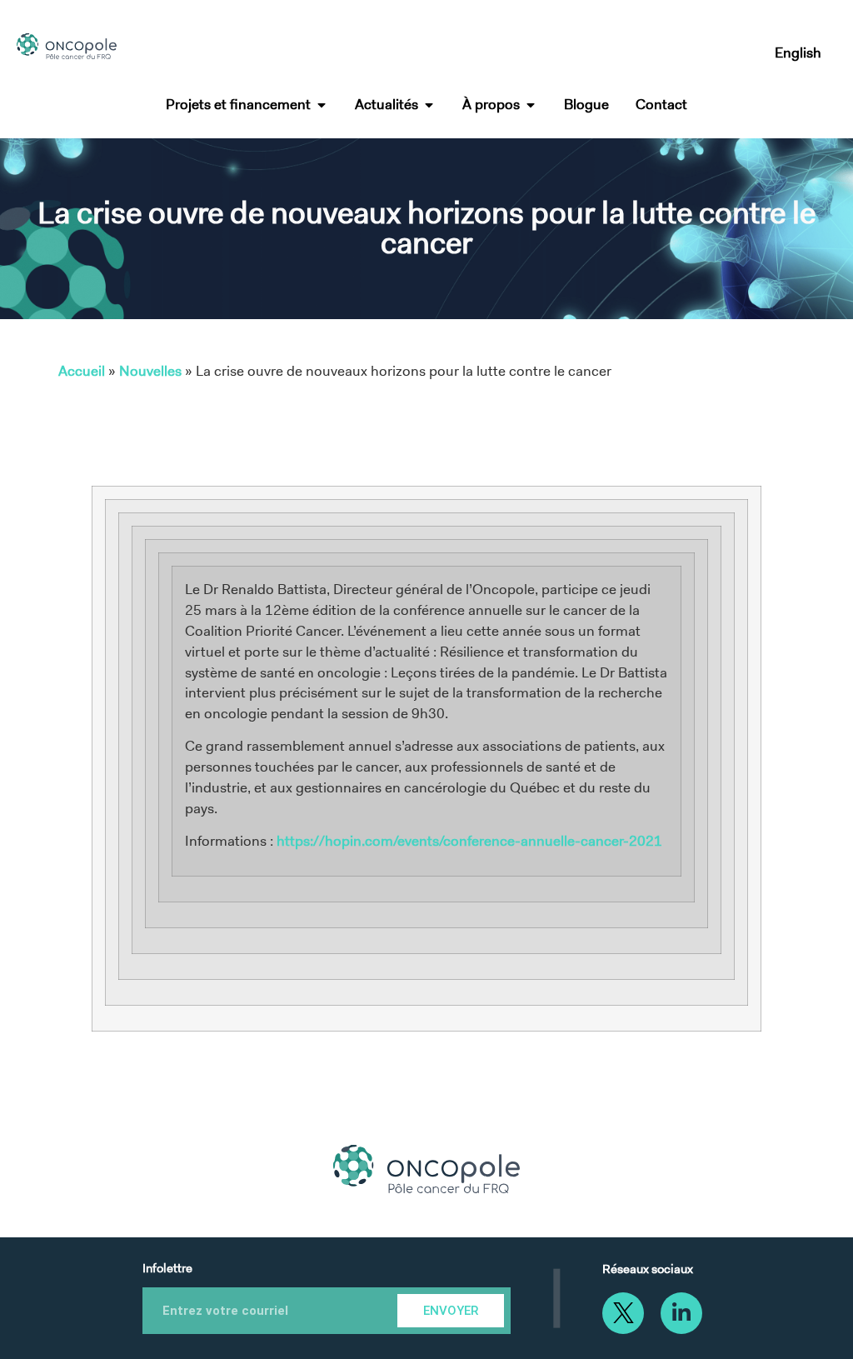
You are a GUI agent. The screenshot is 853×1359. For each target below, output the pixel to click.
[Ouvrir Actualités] (429, 105)
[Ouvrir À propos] (530, 105)
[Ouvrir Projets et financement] (321, 105)
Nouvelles (150, 371)
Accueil (81, 371)
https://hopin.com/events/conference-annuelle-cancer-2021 (469, 841)
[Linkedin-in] (681, 1313)
